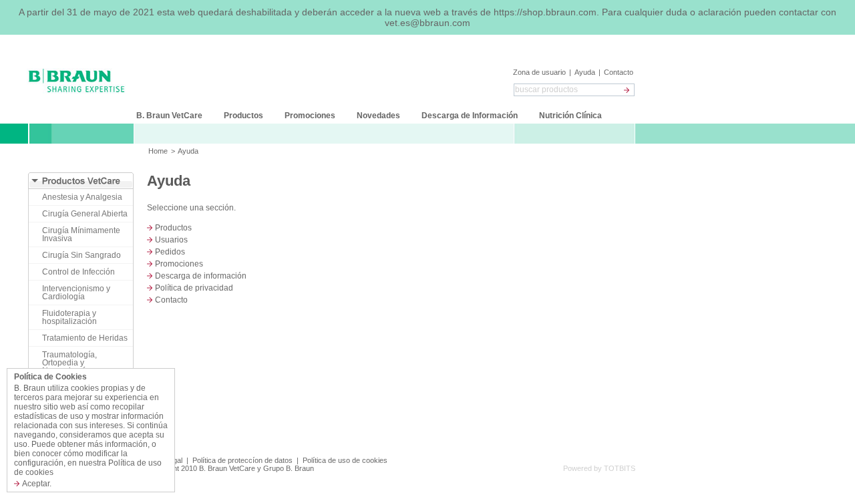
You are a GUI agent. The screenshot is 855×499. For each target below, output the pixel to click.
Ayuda (584, 72)
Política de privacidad (194, 288)
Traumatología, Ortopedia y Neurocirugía (69, 362)
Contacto (618, 72)
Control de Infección (78, 272)
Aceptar (35, 483)
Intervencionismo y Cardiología (76, 292)
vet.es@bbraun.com (427, 22)
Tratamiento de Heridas (85, 338)
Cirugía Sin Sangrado (81, 255)
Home (158, 151)
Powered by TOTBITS (599, 468)
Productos (173, 227)
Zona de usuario (540, 72)
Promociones (179, 264)
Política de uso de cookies (345, 460)
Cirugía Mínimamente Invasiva (81, 234)
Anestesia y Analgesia (82, 197)
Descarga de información (200, 276)
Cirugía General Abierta (85, 213)
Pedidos (170, 252)
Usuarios (171, 239)
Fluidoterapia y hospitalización (69, 317)
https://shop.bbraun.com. (548, 12)
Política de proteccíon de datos (242, 460)
